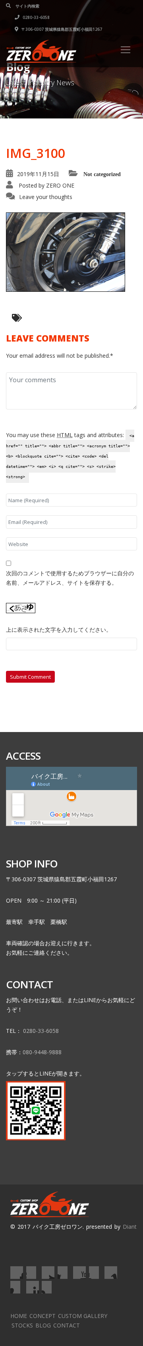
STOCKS (22, 1325)
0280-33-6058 (35, 17)
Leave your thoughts (45, 197)
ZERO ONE (60, 185)
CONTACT (66, 1325)
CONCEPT (42, 1316)
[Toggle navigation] (125, 50)
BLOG (43, 1325)
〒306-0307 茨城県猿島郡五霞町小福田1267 (61, 29)
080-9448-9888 (42, 1052)
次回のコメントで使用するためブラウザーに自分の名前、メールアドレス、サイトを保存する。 (70, 577)
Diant (130, 1226)
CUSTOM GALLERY (82, 1316)
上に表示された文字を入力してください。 (59, 629)
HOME (18, 1316)
